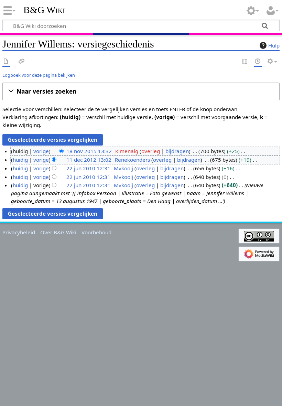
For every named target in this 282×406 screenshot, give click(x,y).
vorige (41, 151)
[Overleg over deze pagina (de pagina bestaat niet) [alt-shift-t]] (21, 62)
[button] (141, 91)
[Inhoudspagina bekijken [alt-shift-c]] (6, 62)
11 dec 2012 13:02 (88, 159)
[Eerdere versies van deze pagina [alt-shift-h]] (258, 62)
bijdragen (177, 151)
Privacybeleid (18, 232)
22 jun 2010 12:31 (88, 168)
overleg (150, 151)
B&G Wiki (44, 10)
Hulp (274, 45)
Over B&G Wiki (58, 232)
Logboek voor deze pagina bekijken (38, 75)
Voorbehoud (96, 232)
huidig (20, 159)
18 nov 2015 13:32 (89, 151)
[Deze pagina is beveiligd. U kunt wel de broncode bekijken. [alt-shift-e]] (245, 62)
